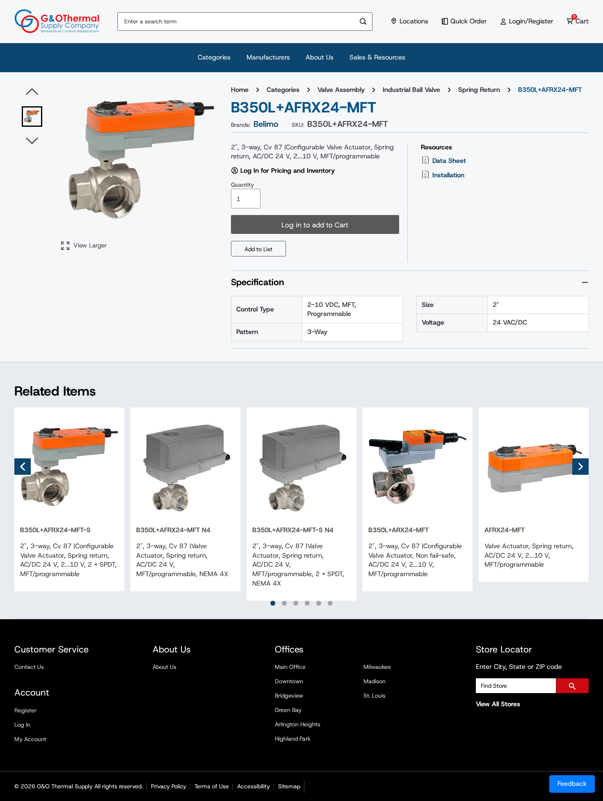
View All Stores (498, 704)
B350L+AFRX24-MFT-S (55, 530)
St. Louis (374, 695)
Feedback (572, 783)
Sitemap (289, 786)
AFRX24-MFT (504, 530)
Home (240, 89)
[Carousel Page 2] (284, 603)
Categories (214, 57)
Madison (374, 681)
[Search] (363, 21)
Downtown (289, 681)
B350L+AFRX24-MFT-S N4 (292, 530)
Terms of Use (211, 786)
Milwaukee (377, 667)
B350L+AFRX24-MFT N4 (173, 530)
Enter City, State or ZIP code (519, 666)
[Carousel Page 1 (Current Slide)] (272, 603)
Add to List (258, 249)
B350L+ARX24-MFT (398, 530)
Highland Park (293, 738)
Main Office (290, 667)
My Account (30, 739)
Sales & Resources (377, 57)
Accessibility (253, 786)
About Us (319, 57)
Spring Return (479, 89)
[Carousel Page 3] (295, 603)
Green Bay (288, 710)
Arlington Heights (297, 724)
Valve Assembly (341, 89)
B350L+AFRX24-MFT (550, 89)
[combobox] (236, 21)
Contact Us (29, 667)
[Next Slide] (580, 466)
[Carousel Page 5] (318, 603)
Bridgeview (289, 695)
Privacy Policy (168, 786)
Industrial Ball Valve (411, 89)
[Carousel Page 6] (330, 603)
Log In (22, 724)
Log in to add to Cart (314, 224)
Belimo (266, 124)
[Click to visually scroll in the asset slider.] (32, 91)
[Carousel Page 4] (307, 603)
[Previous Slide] (22, 466)
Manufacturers (268, 57)
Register (25, 710)
